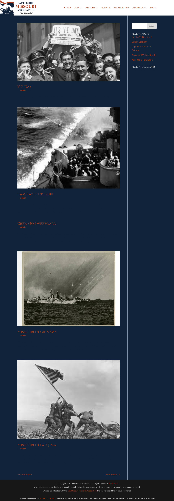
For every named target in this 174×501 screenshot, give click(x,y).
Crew (67, 8)
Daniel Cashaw (139, 42)
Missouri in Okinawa (37, 332)
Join (76, 8)
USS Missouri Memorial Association (82, 491)
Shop (153, 8)
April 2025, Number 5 (142, 60)
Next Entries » (113, 474)
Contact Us (113, 483)
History (90, 8)
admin (23, 90)
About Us (138, 8)
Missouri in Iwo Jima (36, 445)
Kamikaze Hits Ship (35, 194)
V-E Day (24, 86)
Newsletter (121, 8)
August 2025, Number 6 (144, 55)
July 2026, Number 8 (142, 37)
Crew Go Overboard (36, 223)
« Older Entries (24, 474)
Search (152, 26)
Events (105, 8)
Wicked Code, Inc (47, 498)
